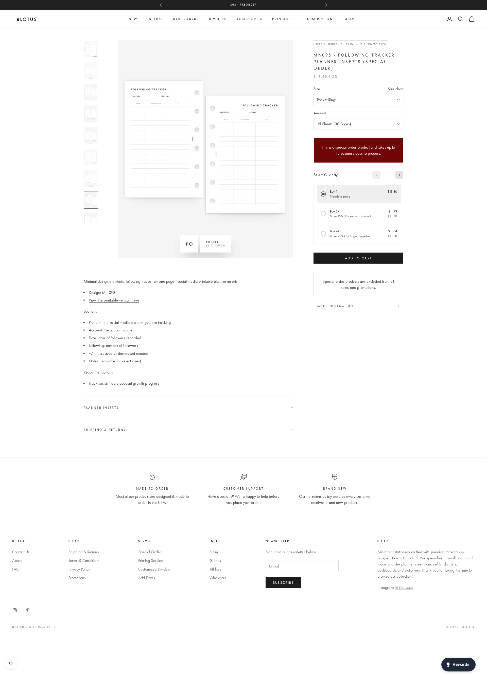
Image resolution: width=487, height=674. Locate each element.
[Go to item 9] (91, 221)
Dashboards (186, 19)
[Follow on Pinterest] (27, 610)
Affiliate (215, 569)
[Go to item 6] (91, 157)
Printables (283, 19)
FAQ (16, 569)
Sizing (214, 551)
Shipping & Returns (83, 551)
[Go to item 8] (91, 200)
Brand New (334, 488)
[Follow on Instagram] (14, 610)
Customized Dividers (154, 569)
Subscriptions (320, 19)
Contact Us (21, 551)
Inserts (155, 19)
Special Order (149, 551)
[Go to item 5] (91, 135)
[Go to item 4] (91, 113)
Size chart (395, 88)
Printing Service (150, 560)
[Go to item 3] (91, 92)
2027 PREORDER (243, 2)
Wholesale (218, 577)
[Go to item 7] (91, 178)
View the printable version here (114, 300)
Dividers (217, 19)
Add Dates (146, 577)
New (133, 19)
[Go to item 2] (91, 70)
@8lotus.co (404, 587)
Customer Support (243, 488)
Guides (215, 560)
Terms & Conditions (83, 560)
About (351, 19)
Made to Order (152, 488)
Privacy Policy (79, 569)
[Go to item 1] (91, 49)
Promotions (77, 577)
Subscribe (283, 582)
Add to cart (358, 258)
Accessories (249, 19)
